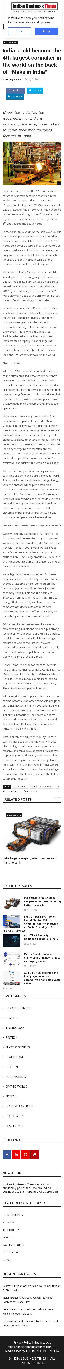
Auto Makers (45, 786)
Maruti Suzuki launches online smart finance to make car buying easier (42, 958)
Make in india (20, 786)
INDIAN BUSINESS (16, 1008)
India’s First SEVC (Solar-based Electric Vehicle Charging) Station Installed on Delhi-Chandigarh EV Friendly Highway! (30, 923)
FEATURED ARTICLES (18, 1106)
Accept (47, 31)
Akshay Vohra (13, 79)
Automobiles (30, 791)
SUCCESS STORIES (16, 1047)
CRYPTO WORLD (15, 1086)
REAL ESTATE (13, 1126)
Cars (33, 786)
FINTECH (10, 1037)
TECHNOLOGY (14, 1028)
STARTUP (10, 1018)
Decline (19, 31)
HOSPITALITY (13, 1116)
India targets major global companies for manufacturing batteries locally (42, 901)
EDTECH (10, 1096)
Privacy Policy (22, 1342)
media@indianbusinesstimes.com (30, 1347)
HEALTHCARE (13, 1057)
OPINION (10, 1067)
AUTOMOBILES (10, 42)
